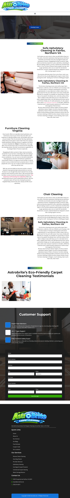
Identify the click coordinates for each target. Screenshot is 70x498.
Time (37, 389)
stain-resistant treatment (50, 102)
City (9, 371)
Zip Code (10, 377)
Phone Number (12, 383)
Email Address (11, 359)
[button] (35, 14)
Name (9, 353)
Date (9, 389)
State (37, 371)
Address (10, 365)
